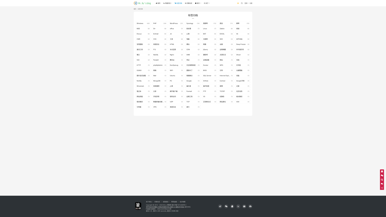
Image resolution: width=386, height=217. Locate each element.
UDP (171, 102)
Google (189, 81)
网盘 (204, 44)
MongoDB (156, 81)
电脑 (187, 39)
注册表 (205, 39)
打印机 (238, 65)
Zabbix (222, 29)
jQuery (205, 49)
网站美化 (223, 102)
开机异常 (156, 96)
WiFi (171, 70)
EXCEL (222, 34)
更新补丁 (189, 70)
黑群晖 (205, 23)
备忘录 (188, 86)
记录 (237, 86)
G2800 (139, 70)
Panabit (156, 60)
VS (204, 96)
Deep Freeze (241, 44)
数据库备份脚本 (158, 102)
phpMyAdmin (158, 65)
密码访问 (173, 96)
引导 (221, 70)
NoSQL (139, 81)
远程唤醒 (223, 49)
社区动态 (239, 91)
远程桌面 (206, 60)
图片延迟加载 (141, 76)
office (172, 29)
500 (138, 60)
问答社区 (189, 3)
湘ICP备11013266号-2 (179, 205)
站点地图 (182, 202)
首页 (158, 3)
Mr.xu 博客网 (167, 205)
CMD (138, 39)
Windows (140, 23)
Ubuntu (172, 76)
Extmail (155, 34)
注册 (250, 3)
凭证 (187, 60)
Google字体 (240, 81)
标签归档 (179, 3)
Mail (154, 76)
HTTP (139, 65)
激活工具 (140, 49)
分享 (154, 91)
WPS (221, 65)
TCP (188, 102)
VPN (154, 107)
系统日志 (173, 107)
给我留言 (165, 202)
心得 (171, 86)
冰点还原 (173, 49)
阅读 (237, 29)
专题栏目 (168, 3)
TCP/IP (222, 91)
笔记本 (139, 91)
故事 (221, 86)
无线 (237, 60)
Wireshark (140, 86)
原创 (221, 23)
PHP (154, 23)
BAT (204, 34)
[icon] (220, 206)
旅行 (187, 107)
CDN (188, 49)
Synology (189, 23)
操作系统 (206, 86)
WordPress (174, 23)
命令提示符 (240, 49)
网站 (221, 60)
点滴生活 (223, 55)
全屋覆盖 (239, 70)
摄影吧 (205, 55)
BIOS (205, 70)
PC (171, 81)
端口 (138, 55)
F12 (154, 49)
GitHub (205, 81)
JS (171, 34)
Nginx (172, 55)
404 (237, 102)
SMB (188, 55)
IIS (237, 34)
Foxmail (189, 91)
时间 (138, 29)
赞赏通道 (174, 202)
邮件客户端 (173, 91)
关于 (206, 3)
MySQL (155, 55)
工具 (171, 39)
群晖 (237, 23)
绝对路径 (239, 96)
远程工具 (189, 96)
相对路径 (140, 102)
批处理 (188, 29)
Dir (154, 29)
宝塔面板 (140, 44)
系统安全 (156, 44)
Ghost (238, 55)
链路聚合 (189, 76)
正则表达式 (207, 102)
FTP (204, 91)
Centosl (222, 81)
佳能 (237, 76)
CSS (154, 39)
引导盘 (139, 107)
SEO (221, 39)
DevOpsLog (174, 65)
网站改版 (140, 96)
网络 (154, 70)
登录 (246, 3)
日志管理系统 (191, 65)
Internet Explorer (225, 76)
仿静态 (222, 96)
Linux (205, 29)
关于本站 (239, 39)
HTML (172, 44)
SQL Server (207, 76)
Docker (205, 65)
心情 (187, 34)
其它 (198, 3)
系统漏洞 (156, 86)
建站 (187, 44)
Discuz (139, 34)
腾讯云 (172, 60)
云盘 (221, 44)
